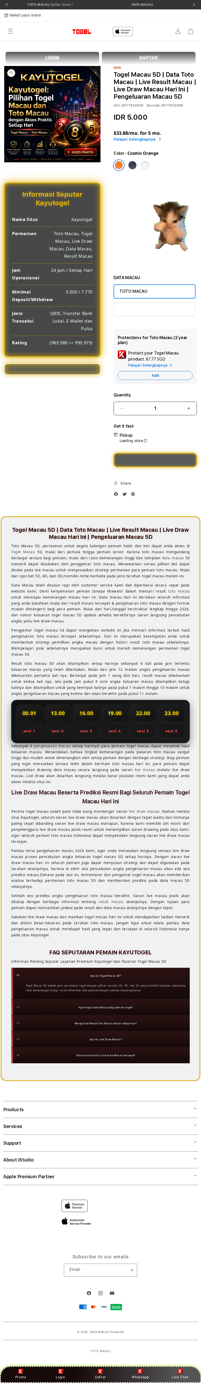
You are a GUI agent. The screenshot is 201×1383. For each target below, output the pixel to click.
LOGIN (52, 58)
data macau (173, 558)
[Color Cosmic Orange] (119, 165)
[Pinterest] (134, 495)
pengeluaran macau (52, 746)
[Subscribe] (131, 1270)
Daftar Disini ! (61, 4)
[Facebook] (117, 495)
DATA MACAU (142, 5)
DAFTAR (148, 58)
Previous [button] (6, 4)
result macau (111, 901)
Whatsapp (140, 1377)
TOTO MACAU (50, 5)
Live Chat (180, 1377)
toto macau (179, 591)
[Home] (74, 31)
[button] (10, 31)
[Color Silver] (145, 165)
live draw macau (144, 811)
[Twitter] (126, 495)
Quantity (122, 394)
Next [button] (194, 4)
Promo (20, 1377)
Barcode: (153, 105)
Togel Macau (23, 552)
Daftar (100, 1377)
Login (60, 1377)
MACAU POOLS (134, 309)
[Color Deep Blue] (132, 165)
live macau (145, 769)
